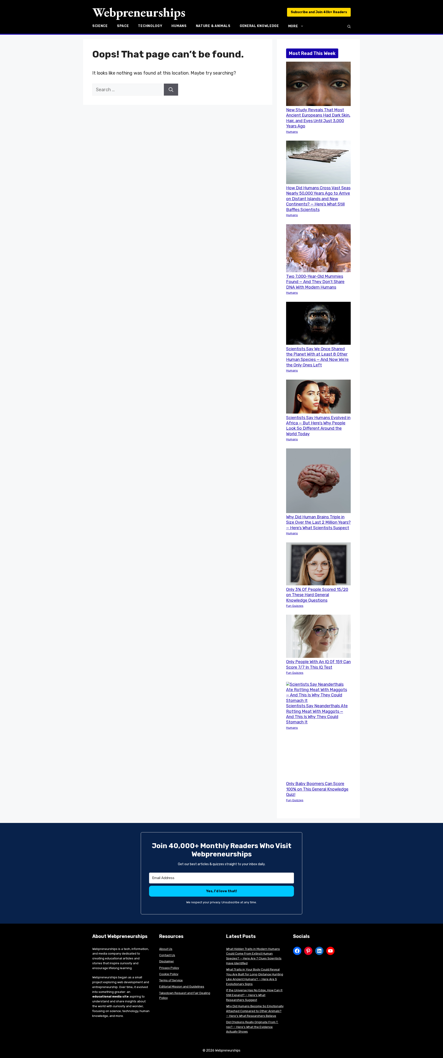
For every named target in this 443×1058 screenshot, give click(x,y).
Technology (150, 26)
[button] (349, 27)
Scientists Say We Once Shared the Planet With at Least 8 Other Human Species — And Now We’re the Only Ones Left (317, 357)
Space (123, 26)
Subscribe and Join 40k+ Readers (319, 12)
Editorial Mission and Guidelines (181, 986)
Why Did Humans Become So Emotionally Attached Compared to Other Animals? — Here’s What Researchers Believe (255, 1011)
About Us (165, 949)
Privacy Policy (169, 968)
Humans (178, 26)
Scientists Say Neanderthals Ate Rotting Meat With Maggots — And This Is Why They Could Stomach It (317, 714)
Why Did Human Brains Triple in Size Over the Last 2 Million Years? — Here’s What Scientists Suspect (318, 522)
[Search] (171, 90)
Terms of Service (171, 980)
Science (100, 26)
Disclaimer (166, 961)
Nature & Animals (213, 26)
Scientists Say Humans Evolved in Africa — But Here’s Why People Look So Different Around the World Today (318, 425)
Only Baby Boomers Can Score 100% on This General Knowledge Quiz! (317, 789)
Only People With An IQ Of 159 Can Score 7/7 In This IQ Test (318, 664)
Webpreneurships (138, 12)
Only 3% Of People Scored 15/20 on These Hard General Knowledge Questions (317, 595)
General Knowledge (259, 26)
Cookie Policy (168, 974)
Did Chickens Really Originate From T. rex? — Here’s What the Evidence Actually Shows (252, 1027)
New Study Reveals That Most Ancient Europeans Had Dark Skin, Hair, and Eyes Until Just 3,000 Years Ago (318, 118)
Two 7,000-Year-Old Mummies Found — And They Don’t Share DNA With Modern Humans (315, 282)
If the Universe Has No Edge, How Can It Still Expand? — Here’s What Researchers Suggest (254, 995)
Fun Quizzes (294, 606)
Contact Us (167, 955)
